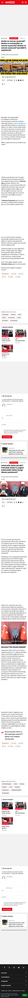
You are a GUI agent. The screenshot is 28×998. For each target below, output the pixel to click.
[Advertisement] (14, 20)
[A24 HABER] (10, 2)
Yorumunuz (9, 404)
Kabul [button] (24, 995)
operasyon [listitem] (5, 790)
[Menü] (2, 2)
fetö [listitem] (15, 784)
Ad (2, 418)
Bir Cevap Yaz (7, 396)
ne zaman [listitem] (11, 317)
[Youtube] (19, 967)
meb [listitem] (4, 317)
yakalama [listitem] (5, 793)
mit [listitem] (10, 787)
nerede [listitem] (17, 787)
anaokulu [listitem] (5, 314)
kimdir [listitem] (4, 787)
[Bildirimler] (25, 2)
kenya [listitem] (22, 784)
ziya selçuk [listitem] (13, 320)
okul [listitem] (18, 317)
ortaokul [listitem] (5, 320)
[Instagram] (14, 967)
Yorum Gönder (7, 437)
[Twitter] (9, 967)
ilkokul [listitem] (13, 314)
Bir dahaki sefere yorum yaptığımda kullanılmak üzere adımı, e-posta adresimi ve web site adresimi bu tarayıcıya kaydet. (15, 432)
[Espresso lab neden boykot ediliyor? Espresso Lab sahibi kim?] (7, 336)
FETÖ (13, 652)
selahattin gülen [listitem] (16, 790)
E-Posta (4, 424)
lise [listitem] (19, 314)
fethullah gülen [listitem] (6, 784)
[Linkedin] (23, 967)
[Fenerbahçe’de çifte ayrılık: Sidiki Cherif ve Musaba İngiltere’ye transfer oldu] (14, 450)
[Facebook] (4, 967)
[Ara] (23, 2)
